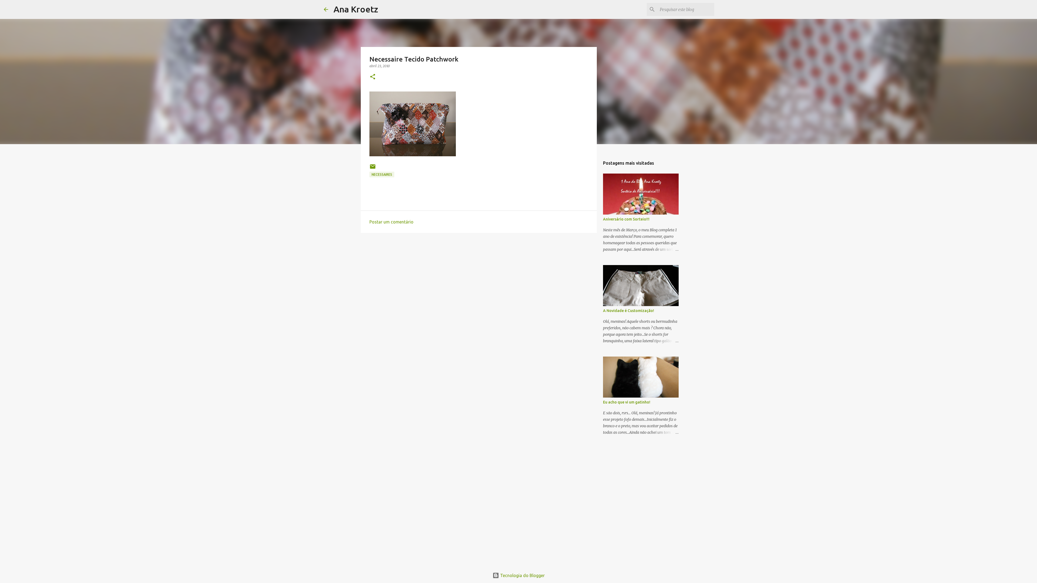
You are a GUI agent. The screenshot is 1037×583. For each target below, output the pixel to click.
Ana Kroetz (356, 9)
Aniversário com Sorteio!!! (626, 219)
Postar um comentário (391, 221)
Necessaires (382, 174)
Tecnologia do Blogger (522, 575)
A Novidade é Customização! (628, 311)
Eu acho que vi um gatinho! (626, 402)
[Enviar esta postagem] (372, 168)
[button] (372, 77)
